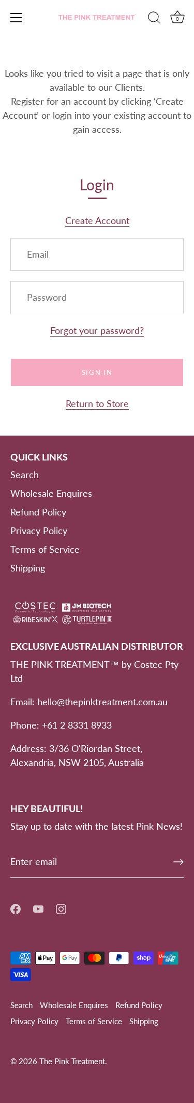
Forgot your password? (97, 330)
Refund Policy (38, 512)
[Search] (154, 19)
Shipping (27, 568)
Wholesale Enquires (51, 493)
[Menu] (16, 17)
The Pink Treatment (72, 1061)
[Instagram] (61, 908)
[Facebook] (15, 908)
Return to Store (97, 403)
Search (24, 474)
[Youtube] (38, 908)
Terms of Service (45, 549)
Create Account (97, 220)
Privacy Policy (38, 530)
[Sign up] (178, 862)
